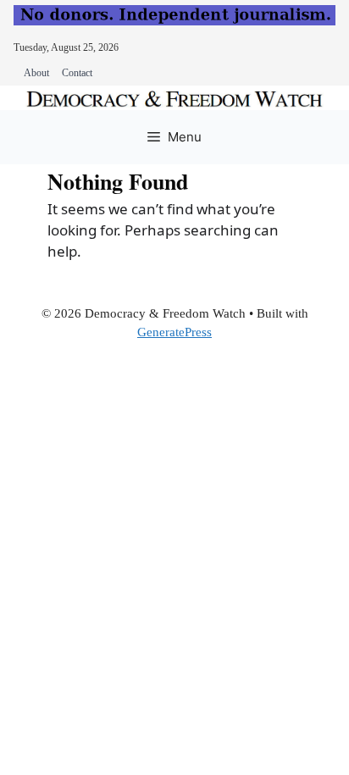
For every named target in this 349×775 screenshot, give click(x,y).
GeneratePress (174, 332)
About (36, 73)
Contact (77, 73)
